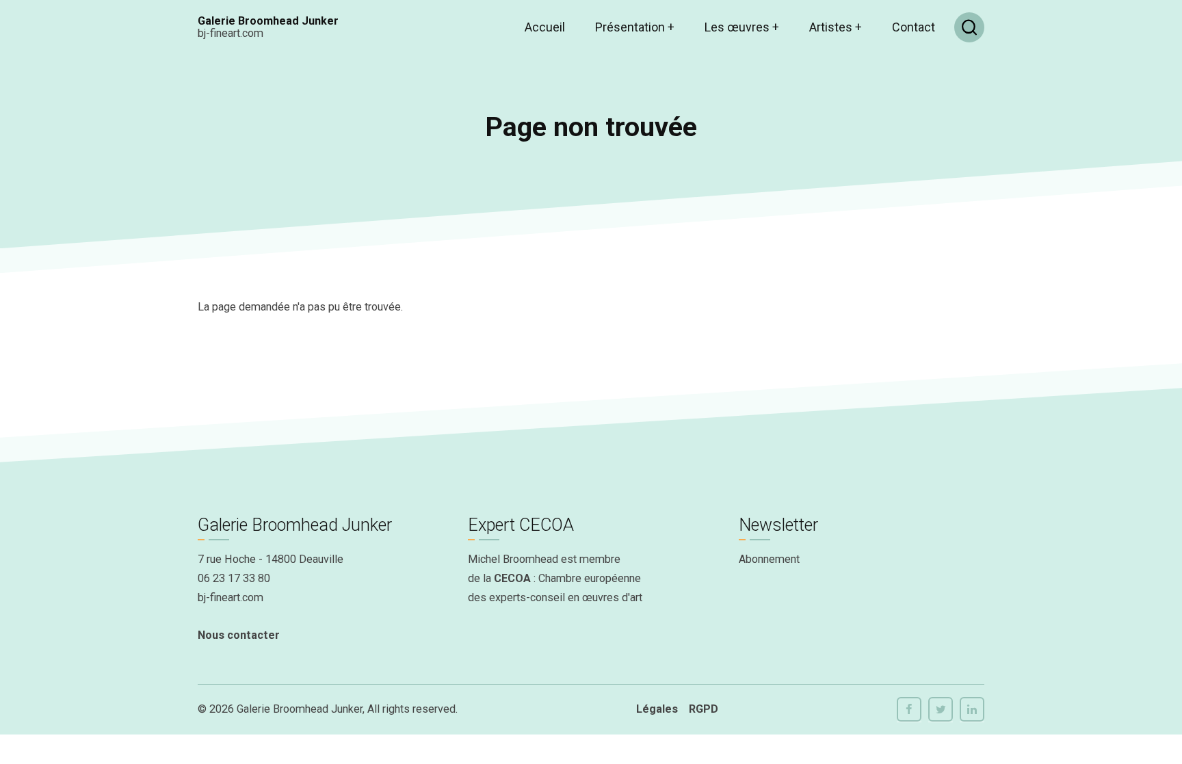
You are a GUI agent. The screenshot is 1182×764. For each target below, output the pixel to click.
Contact (913, 27)
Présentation (634, 27)
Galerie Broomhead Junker (268, 20)
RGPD (703, 708)
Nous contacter (239, 635)
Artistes (835, 27)
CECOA (512, 578)
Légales (657, 708)
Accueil (545, 27)
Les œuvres (742, 27)
